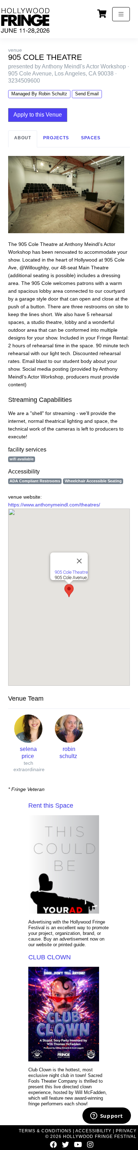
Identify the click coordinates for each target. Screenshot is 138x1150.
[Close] (79, 561)
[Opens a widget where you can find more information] (106, 1116)
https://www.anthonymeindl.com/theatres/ (54, 504)
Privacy (126, 1130)
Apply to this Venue (37, 115)
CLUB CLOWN (49, 957)
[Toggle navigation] (121, 14)
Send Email (87, 93)
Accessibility (93, 1130)
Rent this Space (50, 805)
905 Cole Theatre (71, 572)
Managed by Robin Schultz (39, 93)
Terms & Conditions (45, 1130)
